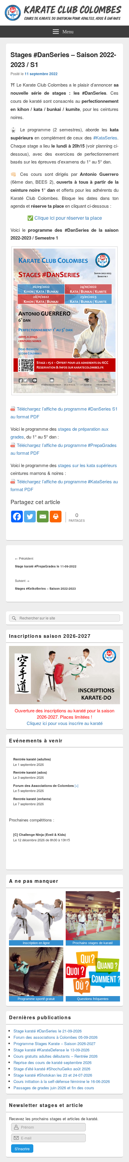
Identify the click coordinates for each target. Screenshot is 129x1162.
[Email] (43, 516)
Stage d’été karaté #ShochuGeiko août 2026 (52, 1069)
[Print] (56, 516)
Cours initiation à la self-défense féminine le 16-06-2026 (62, 1081)
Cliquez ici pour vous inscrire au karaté (65, 723)
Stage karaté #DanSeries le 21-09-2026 (48, 1031)
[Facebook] (17, 516)
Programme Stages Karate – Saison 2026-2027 (54, 1043)
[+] (76, 785)
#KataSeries (105, 137)
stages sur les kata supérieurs (87, 465)
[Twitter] (30, 516)
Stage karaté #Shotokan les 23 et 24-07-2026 (53, 1075)
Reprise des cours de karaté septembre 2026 (53, 1062)
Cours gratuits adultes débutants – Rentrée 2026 (56, 1056)
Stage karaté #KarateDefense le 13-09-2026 (51, 1050)
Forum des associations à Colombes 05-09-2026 (56, 1037)
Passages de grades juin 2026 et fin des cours (54, 1087)
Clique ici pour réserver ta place (68, 217)
